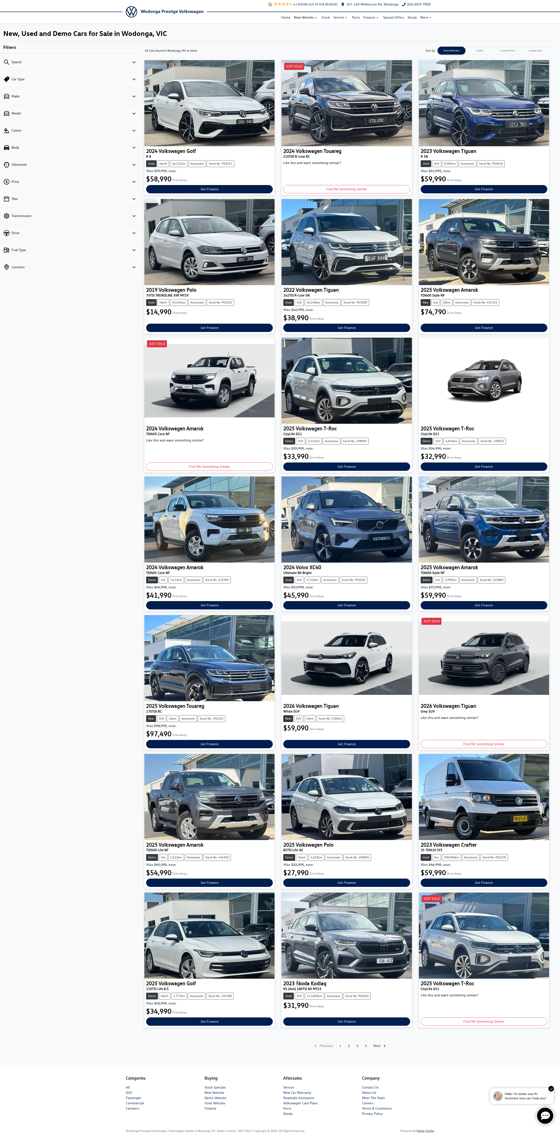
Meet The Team (373, 1098)
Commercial (135, 1103)
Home (285, 17)
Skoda (412, 17)
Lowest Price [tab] (507, 50)
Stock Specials (215, 1087)
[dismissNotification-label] (551, 1088)
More (424, 17)
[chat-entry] (545, 1115)
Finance (369, 17)
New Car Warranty (297, 1093)
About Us (369, 1093)
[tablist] (493, 50)
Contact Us (370, 1087)
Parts (356, 17)
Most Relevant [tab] (451, 50)
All (128, 1087)
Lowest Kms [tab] (535, 50)
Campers (132, 1108)
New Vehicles (304, 17)
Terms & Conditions (377, 1108)
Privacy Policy (372, 1114)
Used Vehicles (215, 1103)
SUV (129, 1093)
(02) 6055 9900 (419, 4)
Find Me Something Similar (346, 189)
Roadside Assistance (298, 1098)
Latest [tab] (479, 50)
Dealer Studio (425, 1131)
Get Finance (210, 189)
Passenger (133, 1098)
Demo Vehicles (215, 1098)
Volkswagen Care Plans (300, 1103)
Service (338, 17)
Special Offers (393, 17)
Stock (326, 17)
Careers (367, 1103)
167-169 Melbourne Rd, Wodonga (372, 4)
